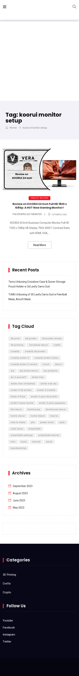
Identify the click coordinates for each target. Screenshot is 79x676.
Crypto (7, 592)
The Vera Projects (30, 7)
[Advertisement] (39, 61)
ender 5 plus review (22, 403)
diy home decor (29, 371)
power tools (47, 422)
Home (13, 127)
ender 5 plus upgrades (52, 403)
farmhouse (34, 409)
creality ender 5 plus (46, 358)
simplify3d (35, 429)
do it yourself (18, 377)
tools (24, 442)
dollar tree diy (49, 383)
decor (58, 364)
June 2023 (19, 500)
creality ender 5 (20, 358)
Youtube (8, 620)
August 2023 (20, 493)
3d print (15, 338)
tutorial (36, 442)
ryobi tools (17, 429)
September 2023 (23, 486)
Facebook (9, 627)
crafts (57, 345)
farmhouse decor (56, 409)
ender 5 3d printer (21, 390)
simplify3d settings (22, 435)
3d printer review (52, 338)
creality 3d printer (35, 351)
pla (33, 422)
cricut (46, 364)
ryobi (62, 422)
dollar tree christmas (23, 383)
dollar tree (38, 377)
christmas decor (38, 345)
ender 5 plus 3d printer (44, 396)
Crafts (7, 583)
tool (13, 442)
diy (12, 371)
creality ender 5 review (24, 364)
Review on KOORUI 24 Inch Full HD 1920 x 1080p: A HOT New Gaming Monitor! (39, 205)
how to (54, 416)
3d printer (31, 338)
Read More (39, 245)
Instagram (9, 634)
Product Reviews (39, 198)
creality (15, 351)
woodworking (18, 448)
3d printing (17, 345)
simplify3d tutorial (48, 435)
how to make (18, 422)
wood (49, 442)
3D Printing (9, 574)
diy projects (50, 371)
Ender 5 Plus (18, 396)
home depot (38, 416)
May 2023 (18, 507)
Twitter (7, 641)
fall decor (16, 409)
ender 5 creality (46, 390)
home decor (18, 416)
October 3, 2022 (59, 215)
